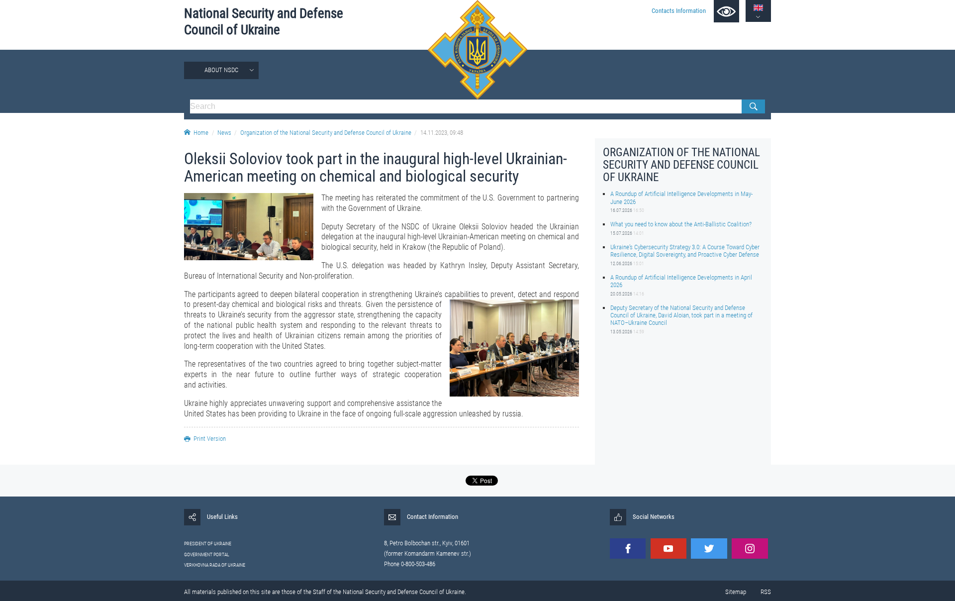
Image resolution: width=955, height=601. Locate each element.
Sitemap (735, 592)
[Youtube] (668, 548)
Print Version (209, 438)
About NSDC (221, 70)
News (224, 132)
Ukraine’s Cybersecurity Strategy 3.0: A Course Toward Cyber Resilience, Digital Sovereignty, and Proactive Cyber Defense (685, 250)
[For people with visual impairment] (726, 11)
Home (200, 132)
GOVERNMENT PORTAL (206, 554)
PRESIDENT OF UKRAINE (207, 543)
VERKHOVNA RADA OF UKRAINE (214, 565)
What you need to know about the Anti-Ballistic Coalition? (681, 224)
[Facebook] (628, 548)
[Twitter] (709, 548)
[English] (758, 7)
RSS (766, 592)
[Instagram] (749, 548)
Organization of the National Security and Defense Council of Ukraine (325, 132)
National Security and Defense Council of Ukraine (263, 21)
